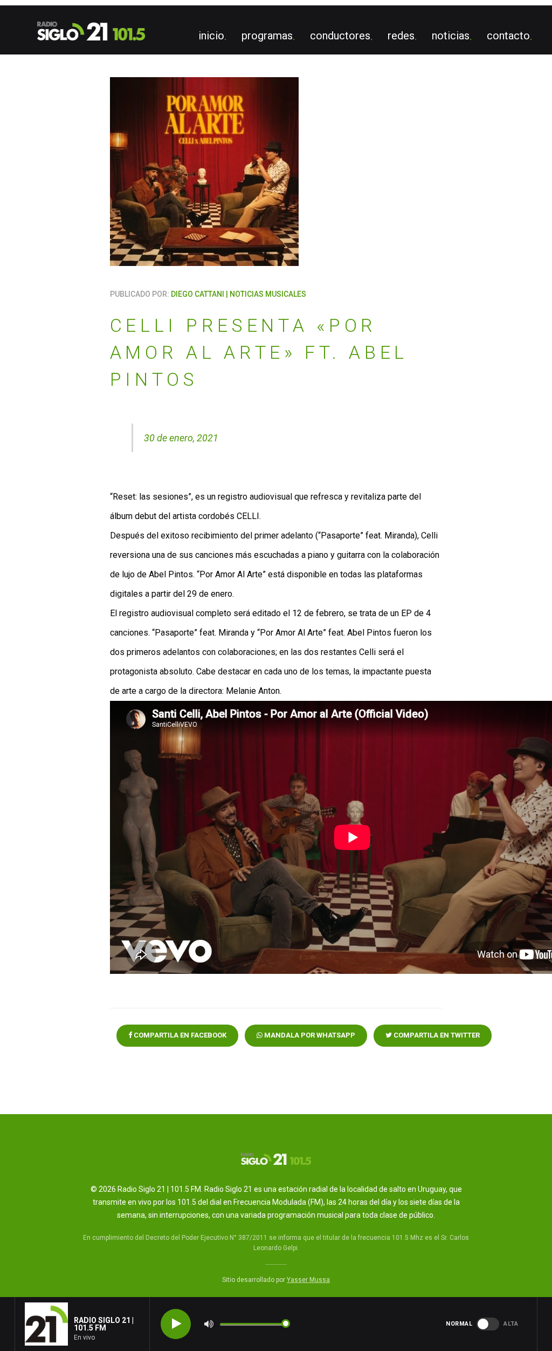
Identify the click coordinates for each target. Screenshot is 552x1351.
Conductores (340, 35)
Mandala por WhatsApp (309, 1035)
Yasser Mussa (308, 1280)
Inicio (211, 35)
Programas (267, 35)
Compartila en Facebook (179, 1035)
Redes (401, 35)
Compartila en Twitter (436, 1035)
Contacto (508, 35)
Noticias (451, 35)
